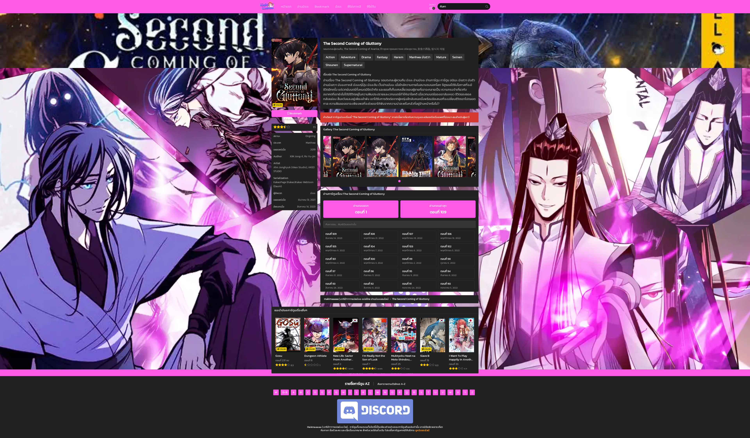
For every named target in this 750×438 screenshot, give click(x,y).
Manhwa (310, 143)
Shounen (332, 65)
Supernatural (353, 65)
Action (330, 57)
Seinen (457, 57)
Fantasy (382, 57)
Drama (366, 57)
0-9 (284, 392)
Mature (441, 57)
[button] (399, 181)
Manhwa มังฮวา (419, 57)
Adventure (348, 57)
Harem (398, 57)
